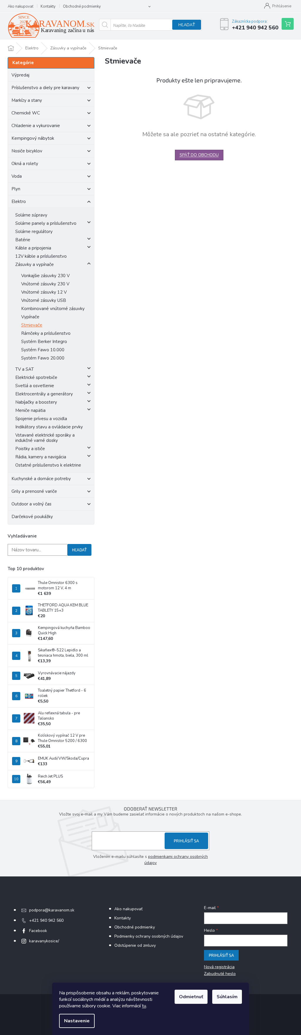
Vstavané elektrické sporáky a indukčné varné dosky (45, 437)
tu (144, 1006)
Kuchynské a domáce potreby (41, 479)
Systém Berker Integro (44, 342)
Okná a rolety (24, 164)
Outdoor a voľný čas (31, 504)
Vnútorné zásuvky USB (43, 300)
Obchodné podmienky (82, 6)
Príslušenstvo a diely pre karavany (45, 88)
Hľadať (186, 25)
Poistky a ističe (30, 449)
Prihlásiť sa (186, 840)
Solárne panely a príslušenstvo (45, 223)
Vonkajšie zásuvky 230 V (45, 276)
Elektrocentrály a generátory (44, 394)
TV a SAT (24, 369)
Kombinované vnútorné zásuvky (53, 309)
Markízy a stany (26, 100)
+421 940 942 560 (46, 920)
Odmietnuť (191, 997)
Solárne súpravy (31, 215)
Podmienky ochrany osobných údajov (148, 936)
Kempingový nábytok (32, 138)
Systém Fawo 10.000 (42, 350)
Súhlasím (227, 997)
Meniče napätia (30, 410)
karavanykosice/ (44, 941)
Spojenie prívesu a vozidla (41, 419)
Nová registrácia (219, 967)
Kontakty (48, 6)
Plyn (15, 189)
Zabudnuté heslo (220, 973)
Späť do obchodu (199, 155)
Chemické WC (25, 113)
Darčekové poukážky (32, 517)
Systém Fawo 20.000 (42, 358)
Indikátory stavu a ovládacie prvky (49, 427)
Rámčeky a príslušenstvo (46, 333)
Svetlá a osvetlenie (34, 386)
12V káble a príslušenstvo (41, 256)
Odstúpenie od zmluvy (135, 945)
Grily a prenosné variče (34, 491)
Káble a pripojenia (33, 248)
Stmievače (31, 325)
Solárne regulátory (34, 231)
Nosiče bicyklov (26, 151)
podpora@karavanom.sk (51, 910)
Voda (16, 176)
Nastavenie (77, 1021)
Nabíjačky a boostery (36, 402)
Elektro (18, 201)
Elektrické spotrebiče (36, 377)
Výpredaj (20, 75)
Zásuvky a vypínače (34, 264)
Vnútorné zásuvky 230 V (45, 284)
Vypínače (30, 317)
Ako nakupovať (20, 6)
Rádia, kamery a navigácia (40, 457)
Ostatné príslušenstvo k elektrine (48, 465)
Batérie (22, 240)
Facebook (38, 931)
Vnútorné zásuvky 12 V (44, 292)
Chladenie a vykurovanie (35, 126)
